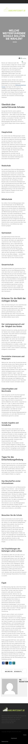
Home (24, 735)
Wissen (15, 42)
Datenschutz (5, 741)
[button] (26, 1)
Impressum (14, 738)
